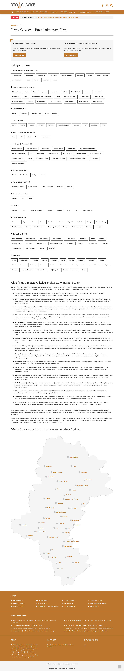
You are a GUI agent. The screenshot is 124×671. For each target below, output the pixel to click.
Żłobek (14, 113)
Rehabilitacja (24, 260)
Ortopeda (54, 260)
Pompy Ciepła (55, 91)
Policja (26, 12)
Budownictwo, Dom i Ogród (22, 87)
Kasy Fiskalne (53, 75)
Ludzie (107, 12)
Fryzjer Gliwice (68, 603)
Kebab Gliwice (94, 606)
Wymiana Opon (67, 153)
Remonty (30, 101)
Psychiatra (35, 260)
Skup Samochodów (53, 153)
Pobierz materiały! (70, 55)
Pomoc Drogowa (58, 148)
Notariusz (45, 80)
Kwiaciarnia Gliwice (96, 600)
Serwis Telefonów (32, 186)
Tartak (27, 91)
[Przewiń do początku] (119, 666)
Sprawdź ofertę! (20, 55)
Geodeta (98, 91)
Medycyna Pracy (41, 270)
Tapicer (25, 222)
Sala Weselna (46, 137)
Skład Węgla (29, 243)
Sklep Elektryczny (30, 248)
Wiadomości (19, 12)
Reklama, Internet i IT (20, 182)
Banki (28, 80)
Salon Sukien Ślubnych (56, 243)
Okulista (71, 260)
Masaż (14, 265)
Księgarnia (81, 243)
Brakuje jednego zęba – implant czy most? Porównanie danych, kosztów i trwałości (34, 621)
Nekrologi (63, 12)
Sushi (13, 125)
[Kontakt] (107, 5)
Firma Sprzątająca (38, 227)
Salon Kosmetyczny (88, 210)
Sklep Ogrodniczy (97, 101)
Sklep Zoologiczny (17, 238)
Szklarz (35, 91)
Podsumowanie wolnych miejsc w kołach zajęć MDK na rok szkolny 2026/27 (89, 620)
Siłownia (14, 198)
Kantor (36, 80)
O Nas (54, 664)
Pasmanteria (83, 238)
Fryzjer (77, 210)
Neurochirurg (91, 260)
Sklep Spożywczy (16, 243)
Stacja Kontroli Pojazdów (18, 163)
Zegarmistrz (15, 222)
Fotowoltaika (15, 96)
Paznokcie (49, 210)
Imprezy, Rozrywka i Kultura (22, 132)
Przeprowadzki (45, 148)
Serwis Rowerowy (81, 153)
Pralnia (61, 222)
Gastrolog (52, 265)
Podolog (44, 260)
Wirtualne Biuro (16, 75)
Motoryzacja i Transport (21, 144)
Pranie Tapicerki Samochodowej (78, 158)
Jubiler (93, 238)
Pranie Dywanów (76, 227)
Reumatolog (86, 265)
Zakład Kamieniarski (55, 101)
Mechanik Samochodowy (18, 153)
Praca (47, 12)
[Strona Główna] (12, 12)
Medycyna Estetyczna (36, 210)
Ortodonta (15, 270)
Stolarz (58, 96)
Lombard (42, 248)
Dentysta (74, 270)
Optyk (63, 260)
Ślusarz (33, 222)
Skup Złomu (51, 222)
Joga (23, 198)
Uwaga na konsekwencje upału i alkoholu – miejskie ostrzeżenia (31, 628)
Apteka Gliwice (42, 600)
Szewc (41, 222)
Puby (85, 125)
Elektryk (89, 222)
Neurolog (80, 260)
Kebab (103, 125)
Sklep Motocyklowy (32, 148)
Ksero (27, 227)
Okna (65, 91)
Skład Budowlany (69, 101)
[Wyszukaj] (111, 5)
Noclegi (34, 175)
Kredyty (55, 80)
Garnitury (101, 238)
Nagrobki (70, 222)
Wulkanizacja (94, 158)
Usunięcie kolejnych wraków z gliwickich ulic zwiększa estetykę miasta (87, 631)
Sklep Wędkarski (30, 238)
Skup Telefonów (93, 243)
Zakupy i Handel (18, 234)
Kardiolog (32, 265)
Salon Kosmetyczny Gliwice (98, 603)
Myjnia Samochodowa (96, 153)
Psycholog (107, 265)
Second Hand (70, 243)
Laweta (30, 158)
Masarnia (22, 125)
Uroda (15, 205)
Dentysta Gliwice (18, 600)
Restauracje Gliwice (70, 606)
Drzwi (25, 96)
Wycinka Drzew (16, 91)
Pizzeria (32, 125)
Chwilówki (80, 75)
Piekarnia (40, 125)
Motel (42, 175)
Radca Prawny (41, 75)
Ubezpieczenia (29, 75)
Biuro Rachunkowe (17, 80)
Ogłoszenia (40, 12)
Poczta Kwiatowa (70, 238)
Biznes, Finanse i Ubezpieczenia (23, 70)
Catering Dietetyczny (63, 125)
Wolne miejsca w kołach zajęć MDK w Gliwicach (27, 625)
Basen (30, 198)
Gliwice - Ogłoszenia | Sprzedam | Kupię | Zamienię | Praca (59, 17)
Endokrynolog (63, 265)
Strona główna (14, 25)
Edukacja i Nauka (18, 109)
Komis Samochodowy (42, 158)
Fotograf (99, 227)
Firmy (32, 12)
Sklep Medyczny (41, 243)
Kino (36, 137)
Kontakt (49, 646)
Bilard (29, 137)
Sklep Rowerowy (57, 238)
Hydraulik (79, 222)
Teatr (13, 137)
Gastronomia (17, 120)
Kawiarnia (50, 125)
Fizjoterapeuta (54, 270)
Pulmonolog (97, 265)
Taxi (31, 153)
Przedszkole (24, 113)
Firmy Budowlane (83, 101)
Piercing (24, 210)
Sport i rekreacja (18, 194)
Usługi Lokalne (18, 217)
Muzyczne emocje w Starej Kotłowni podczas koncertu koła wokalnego (34, 631)
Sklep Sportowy (44, 238)
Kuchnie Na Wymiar (17, 101)
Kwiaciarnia (52, 248)
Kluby (21, 137)
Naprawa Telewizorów (70, 96)
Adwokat (90, 75)
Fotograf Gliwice (43, 603)
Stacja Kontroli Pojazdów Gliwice (48, 606)
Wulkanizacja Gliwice (19, 606)
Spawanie (44, 91)
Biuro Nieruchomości (102, 75)
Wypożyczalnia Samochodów (87, 148)
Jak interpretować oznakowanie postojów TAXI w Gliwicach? (84, 625)
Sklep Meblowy (41, 101)
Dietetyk (65, 270)
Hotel (13, 175)
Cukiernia (76, 125)
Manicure (59, 210)
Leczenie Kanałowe (28, 270)
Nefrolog (102, 260)
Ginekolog (42, 265)
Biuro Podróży (23, 175)
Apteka (84, 270)
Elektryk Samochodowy (59, 158)
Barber (68, 210)
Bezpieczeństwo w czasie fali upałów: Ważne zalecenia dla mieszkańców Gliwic (89, 628)
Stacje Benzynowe (17, 148)
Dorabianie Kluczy (101, 222)
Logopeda (22, 265)
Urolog (14, 260)
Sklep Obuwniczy (16, 248)
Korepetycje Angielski (51, 113)
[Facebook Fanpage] (102, 5)
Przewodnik (99, 12)
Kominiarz (88, 91)
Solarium (14, 210)
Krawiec (65, 227)
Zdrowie (16, 255)
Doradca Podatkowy (67, 75)
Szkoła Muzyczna (36, 113)
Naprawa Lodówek (98, 96)
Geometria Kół (71, 148)
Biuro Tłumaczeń (16, 227)
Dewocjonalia (105, 243)
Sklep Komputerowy (47, 186)
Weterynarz (89, 227)
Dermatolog (75, 265)
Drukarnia (60, 186)
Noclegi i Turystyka (19, 170)
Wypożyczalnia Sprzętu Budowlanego (41, 96)
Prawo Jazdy (40, 153)
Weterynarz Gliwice (18, 603)
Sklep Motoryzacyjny (17, 158)
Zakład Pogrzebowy (53, 227)
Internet (69, 186)
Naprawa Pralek (85, 96)
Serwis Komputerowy (17, 186)
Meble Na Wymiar (76, 91)
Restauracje (94, 125)
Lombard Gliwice (69, 600)
